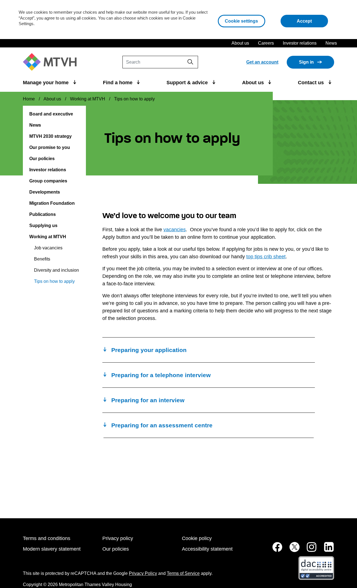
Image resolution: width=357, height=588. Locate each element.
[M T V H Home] (52, 62)
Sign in (306, 62)
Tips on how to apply (54, 281)
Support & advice (188, 82)
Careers (266, 43)
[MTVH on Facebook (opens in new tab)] (274, 550)
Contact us (311, 82)
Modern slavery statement (52, 549)
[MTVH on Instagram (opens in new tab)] (309, 550)
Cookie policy (197, 538)
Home (29, 99)
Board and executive (51, 114)
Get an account (262, 62)
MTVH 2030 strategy (50, 136)
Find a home (118, 82)
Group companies (48, 181)
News (331, 43)
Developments (44, 192)
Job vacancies (48, 247)
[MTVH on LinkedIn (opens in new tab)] (326, 550)
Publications (42, 214)
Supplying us (43, 225)
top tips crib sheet (266, 256)
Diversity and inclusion (56, 270)
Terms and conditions (46, 538)
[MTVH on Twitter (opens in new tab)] (291, 550)
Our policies (42, 158)
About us (240, 43)
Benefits (42, 259)
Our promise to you (49, 147)
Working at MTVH (87, 99)
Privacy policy (117, 538)
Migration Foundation (52, 203)
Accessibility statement (207, 549)
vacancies (174, 229)
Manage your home (46, 82)
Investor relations (300, 43)
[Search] (190, 61)
